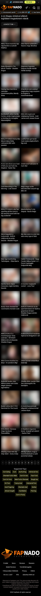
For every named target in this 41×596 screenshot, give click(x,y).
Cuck (14, 472)
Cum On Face (7, 479)
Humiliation (22, 491)
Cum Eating (6, 472)
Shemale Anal (22, 487)
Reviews (22, 563)
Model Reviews (11, 567)
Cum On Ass (24, 475)
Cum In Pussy (20, 494)
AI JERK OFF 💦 (24, 12)
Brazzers (31, 563)
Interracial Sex (33, 472)
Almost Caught (9, 491)
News (14, 563)
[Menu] (38, 8)
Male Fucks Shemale (21, 479)
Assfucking (22, 472)
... (35, 463)
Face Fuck (34, 475)
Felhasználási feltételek (10, 571)
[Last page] (38, 462)
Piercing (33, 491)
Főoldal (5, 563)
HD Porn (7, 483)
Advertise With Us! (28, 575)
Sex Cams (36, 12)
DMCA (33, 571)
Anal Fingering (9, 487)
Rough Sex (34, 479)
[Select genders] (27, 8)
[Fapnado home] (20, 559)
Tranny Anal (18, 483)
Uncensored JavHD (8, 12)
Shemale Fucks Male (10, 475)
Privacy (24, 571)
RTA (17, 575)
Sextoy (34, 487)
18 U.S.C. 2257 (7, 575)
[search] (34, 8)
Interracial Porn (31, 483)
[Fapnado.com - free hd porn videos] (11, 8)
